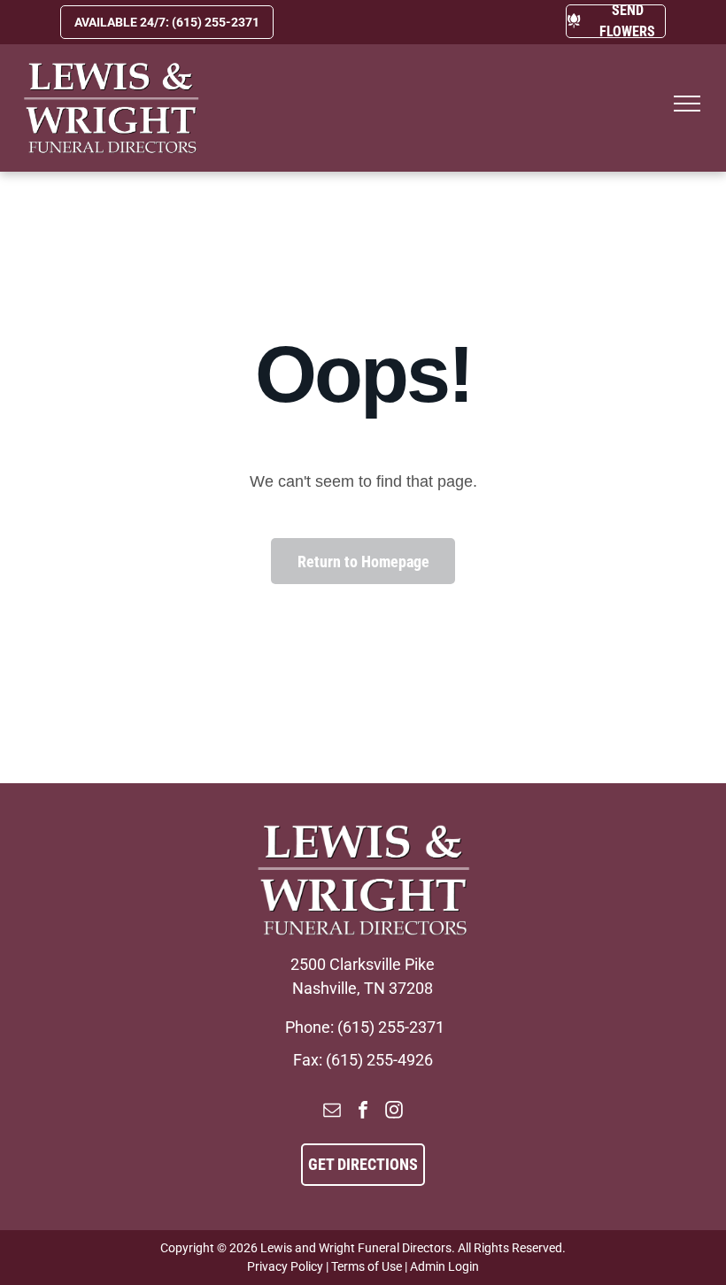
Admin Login (444, 1266)
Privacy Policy (285, 1266)
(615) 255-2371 (390, 1027)
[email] (331, 1112)
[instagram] (393, 1112)
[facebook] (362, 1112)
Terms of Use (366, 1266)
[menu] (687, 104)
